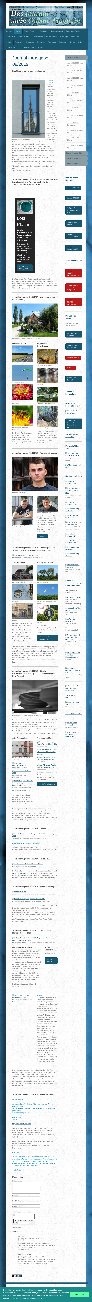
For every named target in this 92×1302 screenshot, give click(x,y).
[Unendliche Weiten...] (47, 766)
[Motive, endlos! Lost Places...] (22, 764)
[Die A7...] (22, 354)
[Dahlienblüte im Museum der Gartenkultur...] (22, 392)
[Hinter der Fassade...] (47, 743)
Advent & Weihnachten (73, 714)
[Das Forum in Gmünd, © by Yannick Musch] (35, 864)
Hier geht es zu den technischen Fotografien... (72, 734)
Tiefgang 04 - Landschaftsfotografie (73, 210)
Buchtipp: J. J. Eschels (73, 597)
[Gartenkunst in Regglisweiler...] (47, 416)
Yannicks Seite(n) (73, 357)
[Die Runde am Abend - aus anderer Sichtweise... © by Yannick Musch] (35, 899)
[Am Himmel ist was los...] (22, 373)
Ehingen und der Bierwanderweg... (44, 638)
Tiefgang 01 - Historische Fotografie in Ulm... (72, 424)
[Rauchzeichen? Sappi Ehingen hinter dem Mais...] (47, 592)
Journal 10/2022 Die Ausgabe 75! (73, 287)
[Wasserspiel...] (47, 375)
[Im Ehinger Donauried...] (47, 573)
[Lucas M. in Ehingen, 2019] (47, 504)
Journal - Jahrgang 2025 (72, 248)
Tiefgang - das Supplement (72, 346)
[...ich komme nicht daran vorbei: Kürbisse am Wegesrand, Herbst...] (35, 835)
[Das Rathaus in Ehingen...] (22, 573)
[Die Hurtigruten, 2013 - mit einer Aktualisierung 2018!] (73, 523)
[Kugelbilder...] (73, 655)
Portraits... (42, 536)
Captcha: (21, 1212)
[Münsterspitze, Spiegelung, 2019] (28, 109)
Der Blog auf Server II (71, 379)
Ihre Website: (16, 1206)
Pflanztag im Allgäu (72, 628)
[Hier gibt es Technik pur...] (73, 724)
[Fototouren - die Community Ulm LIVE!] (73, 670)
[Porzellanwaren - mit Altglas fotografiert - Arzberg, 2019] (35, 697)
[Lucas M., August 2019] (35, 474)
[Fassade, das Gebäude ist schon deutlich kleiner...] (22, 749)
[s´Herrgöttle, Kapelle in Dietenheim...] (47, 394)
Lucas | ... (70, 368)
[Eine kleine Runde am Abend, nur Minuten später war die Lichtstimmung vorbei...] (35, 892)
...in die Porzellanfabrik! (46, 784)
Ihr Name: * (15, 1195)
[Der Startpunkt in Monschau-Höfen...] (73, 454)
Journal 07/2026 (73, 188)
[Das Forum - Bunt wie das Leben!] (73, 566)
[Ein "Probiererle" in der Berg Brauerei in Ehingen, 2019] (35, 555)
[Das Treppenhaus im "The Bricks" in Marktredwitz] (22, 996)
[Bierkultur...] (22, 592)
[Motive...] (22, 611)
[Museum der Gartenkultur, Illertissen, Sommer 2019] (35, 320)
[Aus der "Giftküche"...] (47, 758)
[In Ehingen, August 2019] (22, 510)
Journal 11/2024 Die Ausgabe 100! (73, 273)
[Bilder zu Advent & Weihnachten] (73, 703)
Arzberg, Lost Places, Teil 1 (23, 268)
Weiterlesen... (52, 733)
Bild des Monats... (50, 961)
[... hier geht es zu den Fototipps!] (73, 637)
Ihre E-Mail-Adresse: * (25, 1201)
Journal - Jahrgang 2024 (72, 236)
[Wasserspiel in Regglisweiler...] (47, 356)
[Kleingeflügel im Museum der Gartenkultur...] (22, 416)
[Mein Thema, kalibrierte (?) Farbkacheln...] (22, 772)
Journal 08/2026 (73, 198)
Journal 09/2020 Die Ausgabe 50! (73, 302)
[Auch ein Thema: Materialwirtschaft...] (22, 783)
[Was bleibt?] (47, 751)
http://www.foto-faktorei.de (21, 1124)
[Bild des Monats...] (73, 687)
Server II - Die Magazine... (72, 334)
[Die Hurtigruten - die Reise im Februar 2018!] (73, 490)
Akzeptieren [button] (79, 1294)
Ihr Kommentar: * (17, 1181)
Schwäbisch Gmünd (19, 873)
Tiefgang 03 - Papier (72, 223)
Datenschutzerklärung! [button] (38, 1298)
